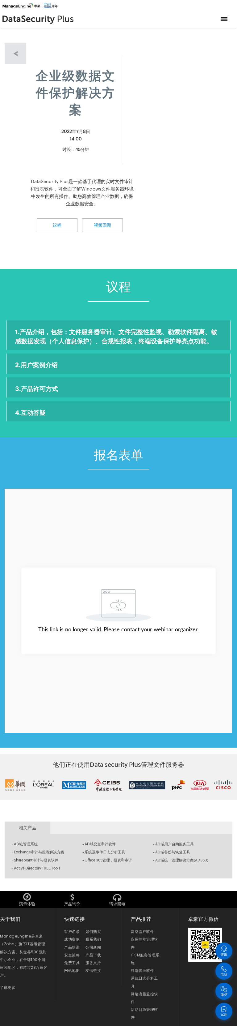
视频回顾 (102, 225)
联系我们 (93, 939)
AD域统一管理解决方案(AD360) (181, 860)
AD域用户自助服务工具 (174, 844)
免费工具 (72, 962)
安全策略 (72, 955)
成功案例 (72, 939)
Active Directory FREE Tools (37, 868)
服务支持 (93, 962)
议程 (57, 225)
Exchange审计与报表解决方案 (39, 852)
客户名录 (72, 931)
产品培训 (72, 947)
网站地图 (72, 970)
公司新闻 (93, 947)
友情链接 (93, 970)
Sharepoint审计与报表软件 (36, 860)
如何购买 (93, 931)
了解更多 (7, 987)
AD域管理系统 (26, 844)
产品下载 (93, 955)
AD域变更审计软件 (100, 844)
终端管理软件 (142, 970)
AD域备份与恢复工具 (172, 852)
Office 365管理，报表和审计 (108, 860)
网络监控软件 (142, 931)
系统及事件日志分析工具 (105, 852)
